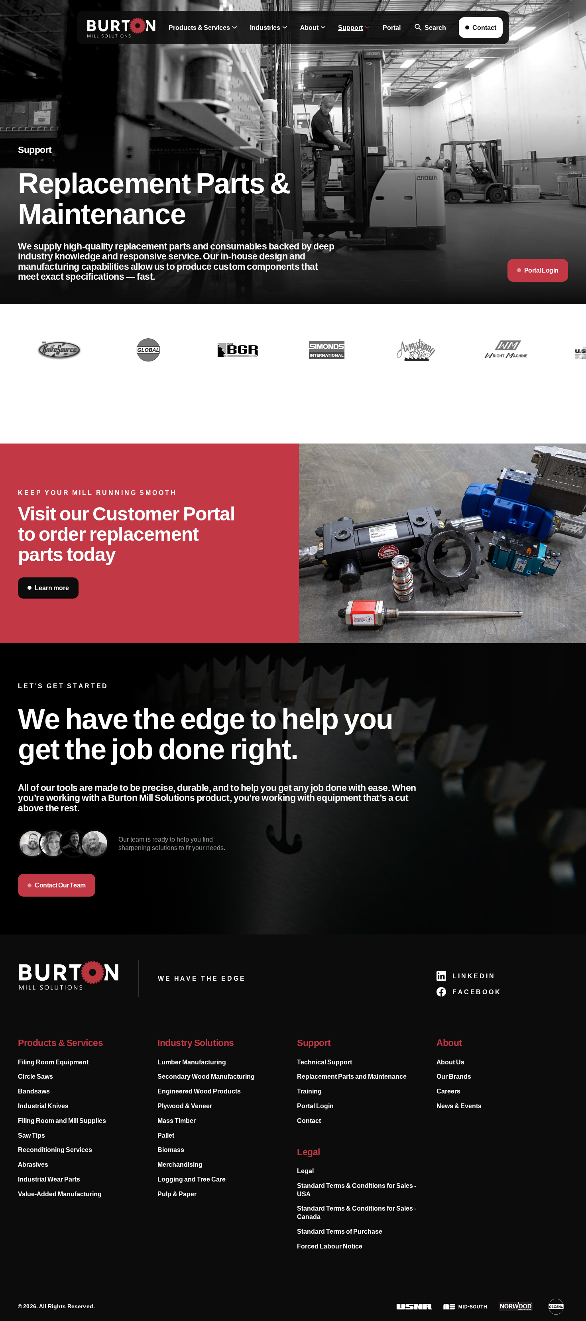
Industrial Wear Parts (49, 1179)
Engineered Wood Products (199, 1091)
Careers (448, 1091)
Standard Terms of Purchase (339, 1231)
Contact (309, 1121)
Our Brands (454, 1076)
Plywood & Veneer (184, 1106)
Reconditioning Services (55, 1150)
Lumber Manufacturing (191, 1062)
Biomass (170, 1150)
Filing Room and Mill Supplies (62, 1121)
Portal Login (315, 1106)
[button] (203, 28)
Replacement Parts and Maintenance (352, 1076)
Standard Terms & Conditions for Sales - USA (356, 1190)
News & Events (459, 1106)
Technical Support (324, 1062)
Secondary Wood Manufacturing (206, 1076)
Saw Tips (31, 1135)
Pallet (165, 1135)
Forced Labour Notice (329, 1246)
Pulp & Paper (177, 1194)
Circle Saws (35, 1076)
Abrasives (33, 1164)
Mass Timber (176, 1121)
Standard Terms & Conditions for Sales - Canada (356, 1212)
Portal (392, 27)
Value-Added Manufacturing (60, 1194)
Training (309, 1091)
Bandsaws (34, 1091)
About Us (450, 1062)
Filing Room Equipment (53, 1062)
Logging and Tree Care (191, 1179)
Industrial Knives (43, 1106)
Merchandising (180, 1164)
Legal (305, 1171)
